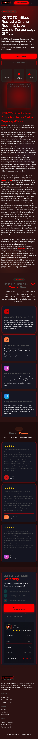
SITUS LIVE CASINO (6, 702)
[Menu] (31, 3)
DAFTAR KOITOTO (21, 3)
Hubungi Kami (5, 714)
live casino (21, 248)
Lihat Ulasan (20, 63)
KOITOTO (4, 125)
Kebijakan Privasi (6, 724)
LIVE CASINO (5, 697)
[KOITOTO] (6, 3)
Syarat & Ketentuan (7, 722)
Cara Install (4, 712)
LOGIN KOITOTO (20, 56)
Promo (3, 709)
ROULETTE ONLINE (6, 699)
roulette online (6, 180)
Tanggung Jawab (6, 727)
